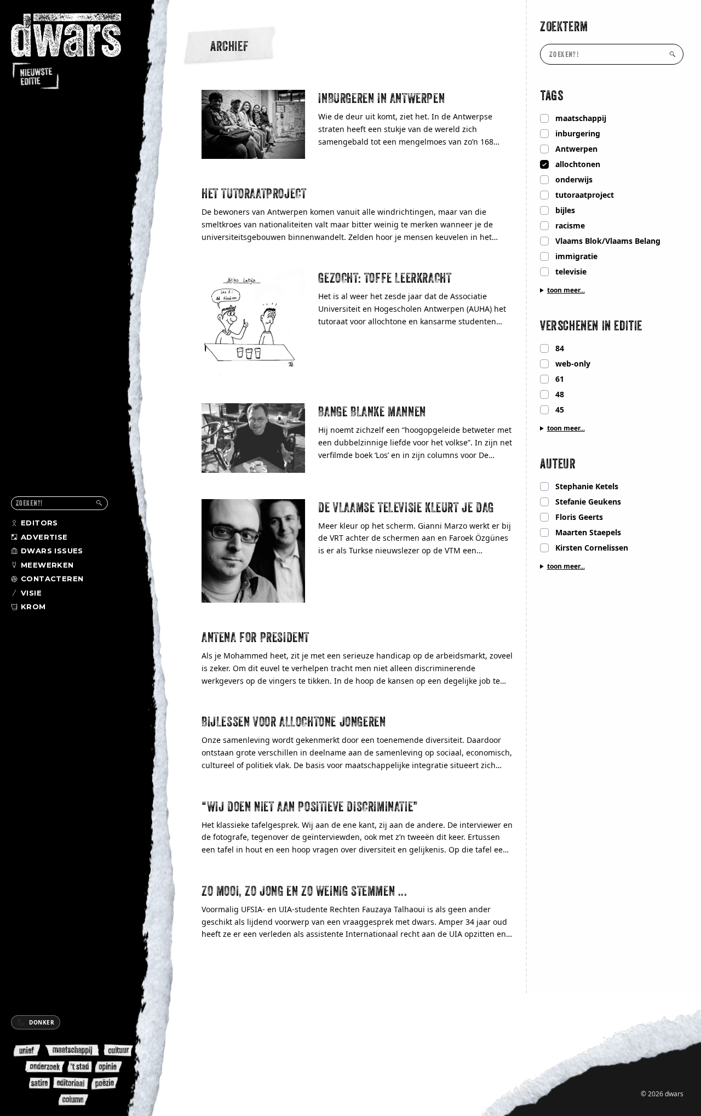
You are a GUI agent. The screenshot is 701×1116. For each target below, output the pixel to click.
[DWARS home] (75, 52)
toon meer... (566, 290)
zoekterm (564, 26)
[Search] (99, 503)
